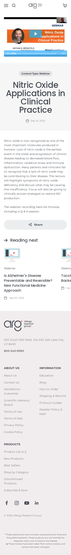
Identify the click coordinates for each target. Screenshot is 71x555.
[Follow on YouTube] (26, 503)
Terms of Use (13, 411)
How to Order (48, 389)
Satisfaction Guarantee (12, 391)
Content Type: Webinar (35, 73)
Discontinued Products (13, 481)
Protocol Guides (50, 403)
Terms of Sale (13, 418)
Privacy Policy (13, 425)
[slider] (36, 53)
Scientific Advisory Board (17, 403)
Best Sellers (12, 465)
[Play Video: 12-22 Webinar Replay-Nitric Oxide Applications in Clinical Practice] (35, 34)
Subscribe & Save (15, 490)
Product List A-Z (15, 452)
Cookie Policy (13, 432)
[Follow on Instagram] (16, 503)
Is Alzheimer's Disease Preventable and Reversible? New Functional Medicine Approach (28, 283)
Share (38, 224)
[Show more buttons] (63, 53)
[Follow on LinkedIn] (36, 503)
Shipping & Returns (52, 396)
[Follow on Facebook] (6, 503)
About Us (10, 375)
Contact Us (11, 382)
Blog (42, 382)
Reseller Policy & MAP (50, 412)
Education (46, 375)
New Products (13, 458)
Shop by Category (16, 472)
